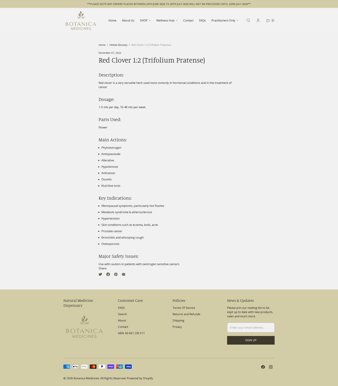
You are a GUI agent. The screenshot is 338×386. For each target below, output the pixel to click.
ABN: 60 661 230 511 (131, 333)
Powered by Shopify (140, 378)
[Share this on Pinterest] (116, 274)
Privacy (177, 327)
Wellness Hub (165, 20)
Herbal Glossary (118, 45)
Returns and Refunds (186, 314)
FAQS (121, 308)
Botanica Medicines (86, 378)
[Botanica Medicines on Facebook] (263, 367)
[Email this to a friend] (123, 274)
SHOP (144, 20)
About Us (128, 20)
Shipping (178, 320)
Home (112, 20)
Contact (188, 20)
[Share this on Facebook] (108, 274)
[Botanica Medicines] (81, 20)
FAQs (202, 20)
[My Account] (258, 20)
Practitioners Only (223, 20)
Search (122, 314)
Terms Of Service (184, 308)
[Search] (248, 20)
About (122, 320)
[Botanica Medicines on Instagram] (271, 367)
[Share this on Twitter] (101, 274)
